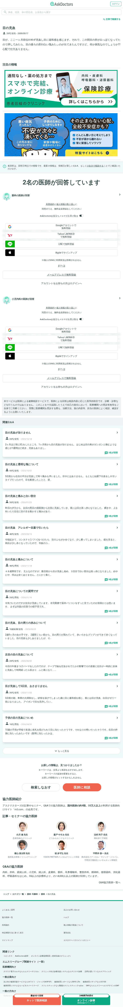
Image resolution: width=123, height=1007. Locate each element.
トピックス (8, 956)
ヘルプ (66, 917)
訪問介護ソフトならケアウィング (98, 971)
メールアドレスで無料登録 (61, 274)
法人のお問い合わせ (72, 910)
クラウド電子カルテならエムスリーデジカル (21, 971)
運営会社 (67, 933)
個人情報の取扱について (73, 925)
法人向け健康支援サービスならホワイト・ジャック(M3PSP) (28, 982)
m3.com (19, 809)
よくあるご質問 (8, 910)
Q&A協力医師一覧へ (109, 882)
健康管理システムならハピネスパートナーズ (21, 986)
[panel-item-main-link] (61, 442)
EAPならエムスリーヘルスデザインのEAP (102, 986)
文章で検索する (111, 19)
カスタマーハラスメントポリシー (77, 940)
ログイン (116, 4)
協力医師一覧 (7, 917)
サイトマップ (7, 940)
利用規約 (50, 204)
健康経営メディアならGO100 (94, 982)
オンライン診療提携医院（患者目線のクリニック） (51, 956)
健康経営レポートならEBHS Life (67, 982)
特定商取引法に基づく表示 (12, 933)
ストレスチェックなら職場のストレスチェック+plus (62, 986)
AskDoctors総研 (21, 956)
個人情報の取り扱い (65, 204)
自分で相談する (96, 166)
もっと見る (61, 751)
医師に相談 (82, 787)
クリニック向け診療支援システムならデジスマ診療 (61, 971)
